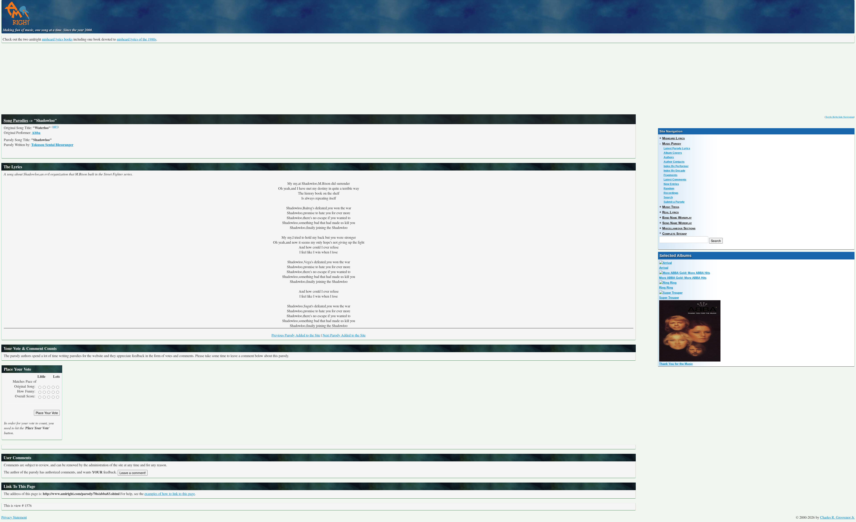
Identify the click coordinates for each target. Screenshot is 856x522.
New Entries (671, 184)
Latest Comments (675, 179)
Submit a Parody (674, 201)
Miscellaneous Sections (679, 228)
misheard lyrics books (57, 39)
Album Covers (673, 152)
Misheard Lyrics (673, 138)
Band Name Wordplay (677, 217)
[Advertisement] (428, 78)
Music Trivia (670, 207)
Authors (669, 157)
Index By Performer (676, 166)
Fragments (670, 175)
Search (668, 197)
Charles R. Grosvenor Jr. (837, 517)
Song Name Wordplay (677, 223)
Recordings (671, 193)
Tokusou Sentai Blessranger (52, 144)
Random (669, 188)
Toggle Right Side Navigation (839, 116)
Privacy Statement (14, 517)
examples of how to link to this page (169, 493)
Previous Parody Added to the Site (296, 335)
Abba (36, 132)
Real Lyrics (670, 212)
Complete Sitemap (674, 233)
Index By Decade (674, 170)
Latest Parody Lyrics (677, 148)
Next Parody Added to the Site (344, 335)
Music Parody (671, 143)
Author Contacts (674, 161)
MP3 (55, 126)
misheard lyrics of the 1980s (136, 39)
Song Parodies (16, 120)
